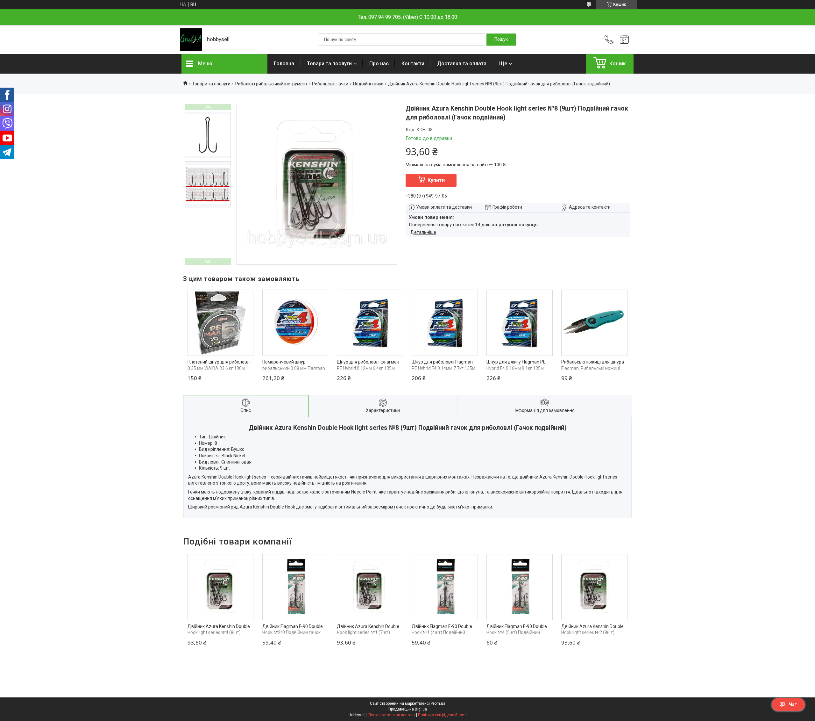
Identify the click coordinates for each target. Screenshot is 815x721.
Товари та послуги (329, 64)
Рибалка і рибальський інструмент (271, 83)
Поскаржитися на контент (391, 715)
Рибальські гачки (330, 83)
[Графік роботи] (624, 39)
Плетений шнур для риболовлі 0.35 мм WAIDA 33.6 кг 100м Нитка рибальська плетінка (219, 368)
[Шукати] (501, 39)
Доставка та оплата (461, 64)
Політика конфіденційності (442, 715)
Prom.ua (438, 703)
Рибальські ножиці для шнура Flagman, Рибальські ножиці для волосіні (592, 368)
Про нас (379, 64)
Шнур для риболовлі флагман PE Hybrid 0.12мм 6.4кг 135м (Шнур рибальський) (368, 368)
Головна (284, 64)
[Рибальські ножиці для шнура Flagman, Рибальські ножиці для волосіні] (594, 323)
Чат (793, 704)
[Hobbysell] (191, 39)
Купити (436, 180)
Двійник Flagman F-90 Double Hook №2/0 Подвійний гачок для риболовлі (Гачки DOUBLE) (294, 632)
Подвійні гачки (368, 83)
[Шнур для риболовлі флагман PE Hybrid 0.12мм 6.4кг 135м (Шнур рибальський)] (370, 323)
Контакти (412, 64)
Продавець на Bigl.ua (407, 709)
